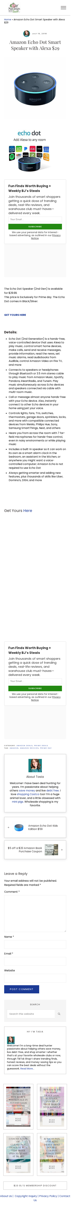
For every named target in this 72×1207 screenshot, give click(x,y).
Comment (12, 891)
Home (7, 19)
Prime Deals (41, 745)
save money (27, 790)
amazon (14, 748)
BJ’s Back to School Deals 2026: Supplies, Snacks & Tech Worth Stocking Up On (52, 1099)
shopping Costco (27, 794)
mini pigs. (18, 801)
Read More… (27, 1068)
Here (27, 510)
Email (8, 953)
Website (9, 970)
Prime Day (46, 748)
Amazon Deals (25, 745)
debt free (52, 790)
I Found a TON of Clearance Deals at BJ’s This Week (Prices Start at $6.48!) (18, 1147)
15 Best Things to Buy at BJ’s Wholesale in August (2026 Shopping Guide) (18, 1100)
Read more (21, 1119)
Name (9, 937)
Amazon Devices (29, 748)
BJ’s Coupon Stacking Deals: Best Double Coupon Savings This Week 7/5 (52, 1147)
